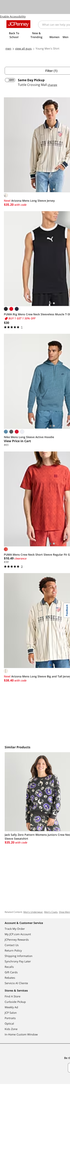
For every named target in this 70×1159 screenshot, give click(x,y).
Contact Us (12, 945)
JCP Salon (11, 1012)
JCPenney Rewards (17, 939)
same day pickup (31, 80)
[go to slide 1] (50, 189)
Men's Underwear (33, 912)
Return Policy (13, 950)
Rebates (10, 977)
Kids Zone (11, 1029)
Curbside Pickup (15, 1002)
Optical (9, 1023)
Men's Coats (51, 912)
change (52, 85)
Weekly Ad (11, 1007)
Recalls (9, 967)
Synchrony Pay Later (18, 961)
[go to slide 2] (54, 189)
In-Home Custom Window (21, 1034)
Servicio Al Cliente (16, 983)
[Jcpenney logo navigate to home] (18, 24)
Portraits (10, 1018)
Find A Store (12, 996)
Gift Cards (11, 972)
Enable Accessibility (13, 16)
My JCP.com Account (18, 934)
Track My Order (15, 929)
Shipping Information (18, 956)
